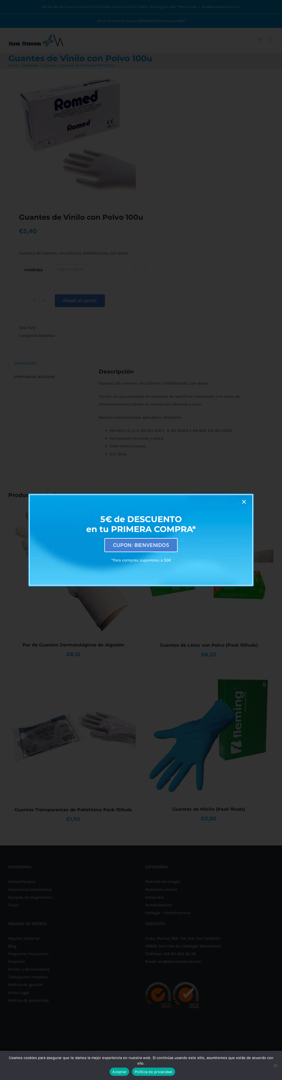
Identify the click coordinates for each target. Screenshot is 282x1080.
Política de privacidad (153, 1072)
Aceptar (119, 1072)
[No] (275, 1065)
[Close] (244, 502)
